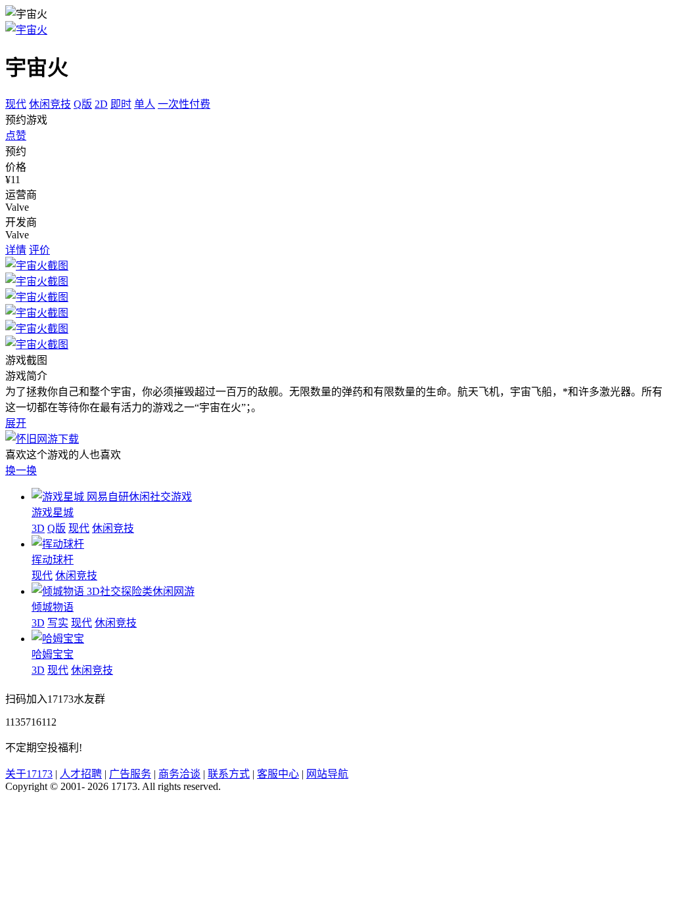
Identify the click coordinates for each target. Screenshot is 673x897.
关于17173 (29, 773)
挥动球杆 (53, 559)
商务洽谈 (179, 773)
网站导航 (327, 773)
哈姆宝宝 (53, 654)
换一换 (21, 470)
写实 (57, 622)
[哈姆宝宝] (58, 638)
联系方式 (229, 773)
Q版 (83, 104)
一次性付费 (184, 104)
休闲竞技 (50, 104)
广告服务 (130, 773)
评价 (39, 249)
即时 (120, 104)
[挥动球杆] (58, 544)
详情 (15, 249)
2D (101, 104)
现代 (15, 104)
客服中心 (278, 773)
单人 (144, 104)
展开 (15, 423)
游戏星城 (53, 512)
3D (38, 528)
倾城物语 (53, 607)
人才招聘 (81, 773)
